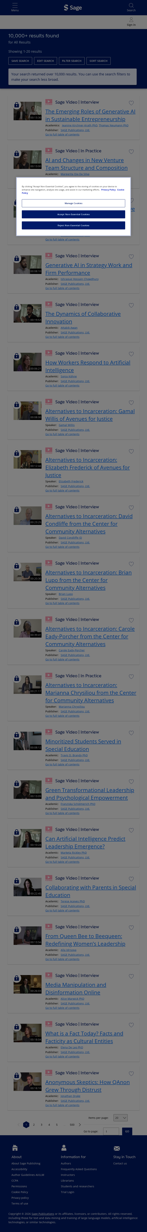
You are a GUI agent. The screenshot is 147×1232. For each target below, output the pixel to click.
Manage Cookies (73, 203)
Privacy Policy (108, 189)
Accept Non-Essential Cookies (73, 214)
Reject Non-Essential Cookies (73, 225)
